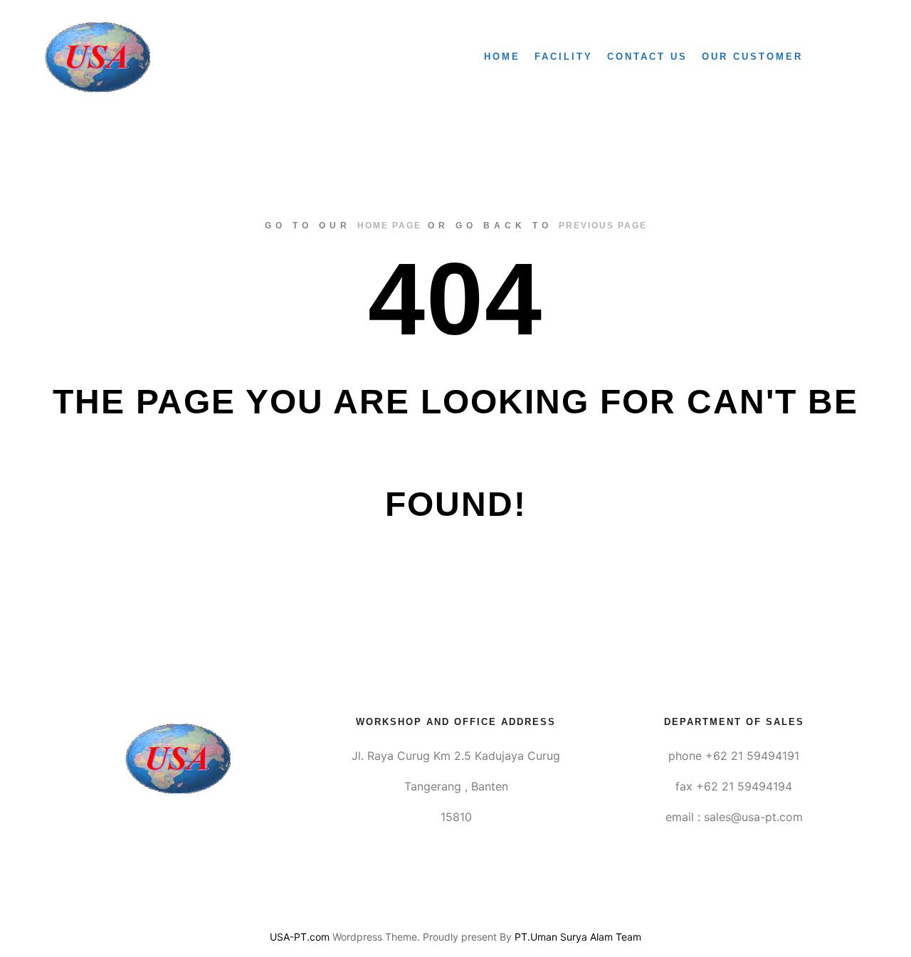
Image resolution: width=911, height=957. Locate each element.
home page (389, 226)
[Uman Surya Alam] (97, 57)
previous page (603, 226)
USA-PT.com (300, 937)
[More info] (845, 57)
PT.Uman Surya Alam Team (578, 937)
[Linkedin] (455, 901)
